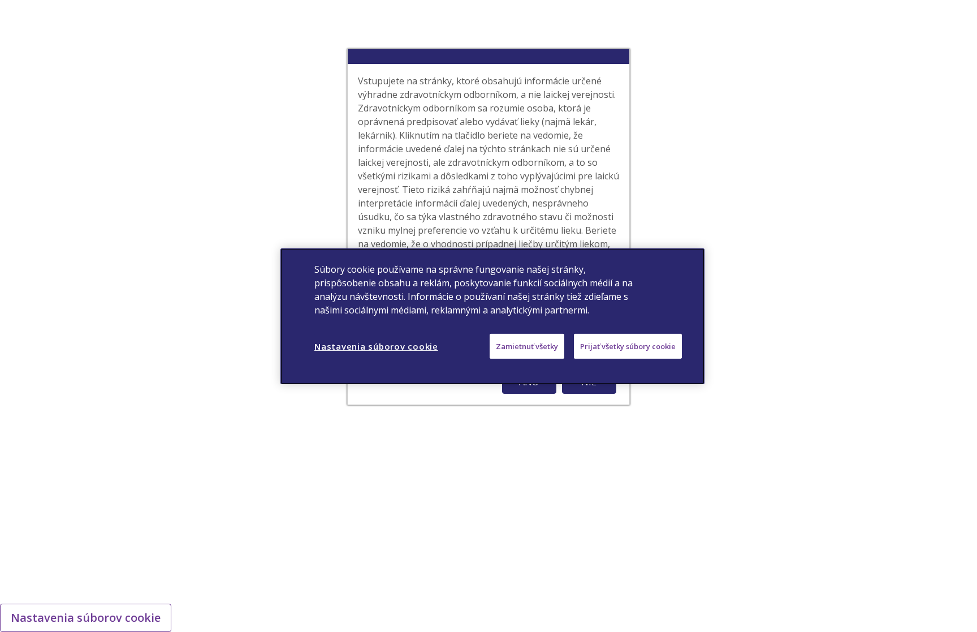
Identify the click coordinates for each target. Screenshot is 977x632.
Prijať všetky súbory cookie (628, 346)
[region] (492, 316)
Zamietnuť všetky (527, 346)
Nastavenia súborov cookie (86, 617)
